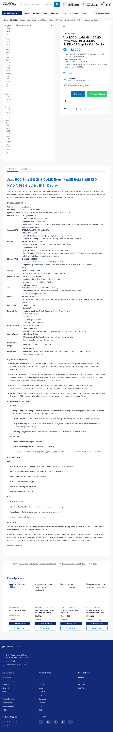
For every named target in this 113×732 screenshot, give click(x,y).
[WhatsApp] (90, 109)
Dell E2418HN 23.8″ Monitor (18, 610)
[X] (81, 109)
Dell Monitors (22, 608)
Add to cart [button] (20, 628)
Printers (45, 13)
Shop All (81, 677)
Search (57, 4)
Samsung (42, 699)
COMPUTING (14, 20)
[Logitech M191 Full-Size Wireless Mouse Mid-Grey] (97, 594)
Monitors (54, 13)
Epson (41, 681)
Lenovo (41, 684)
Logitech (42, 691)
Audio (4, 695)
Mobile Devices (8, 699)
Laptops (27, 13)
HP (40, 677)
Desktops (36, 13)
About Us (81, 681)
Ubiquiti (42, 702)
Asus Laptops (31, 20)
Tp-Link (41, 706)
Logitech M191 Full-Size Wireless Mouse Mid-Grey (95, 611)
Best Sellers (82, 684)
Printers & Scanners (10, 681)
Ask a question (70, 33)
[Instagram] (76, 109)
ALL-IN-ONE (63, 608)
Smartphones (7, 702)
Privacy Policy (7, 725)
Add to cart (78, 94)
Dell (40, 710)
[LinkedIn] (86, 109)
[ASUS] (65, 28)
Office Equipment (9, 706)
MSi (40, 695)
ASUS (95, 564)
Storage (84, 13)
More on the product (14, 545)
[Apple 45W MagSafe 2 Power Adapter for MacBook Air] (45, 594)
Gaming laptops (80, 564)
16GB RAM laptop (68, 564)
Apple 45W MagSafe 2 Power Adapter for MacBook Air (44, 611)
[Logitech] (103, 619)
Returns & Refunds (9, 721)
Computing (6, 677)
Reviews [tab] (23, 169)
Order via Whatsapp (98, 94)
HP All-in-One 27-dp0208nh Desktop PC (69, 611)
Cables (4, 710)
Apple (41, 688)
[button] (105, 4)
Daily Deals (82, 688)
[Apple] (53, 619)
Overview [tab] (12, 169)
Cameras (64, 13)
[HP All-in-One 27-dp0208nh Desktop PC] (71, 594)
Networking (74, 13)
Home (6, 20)
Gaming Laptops (44, 564)
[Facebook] (72, 109)
